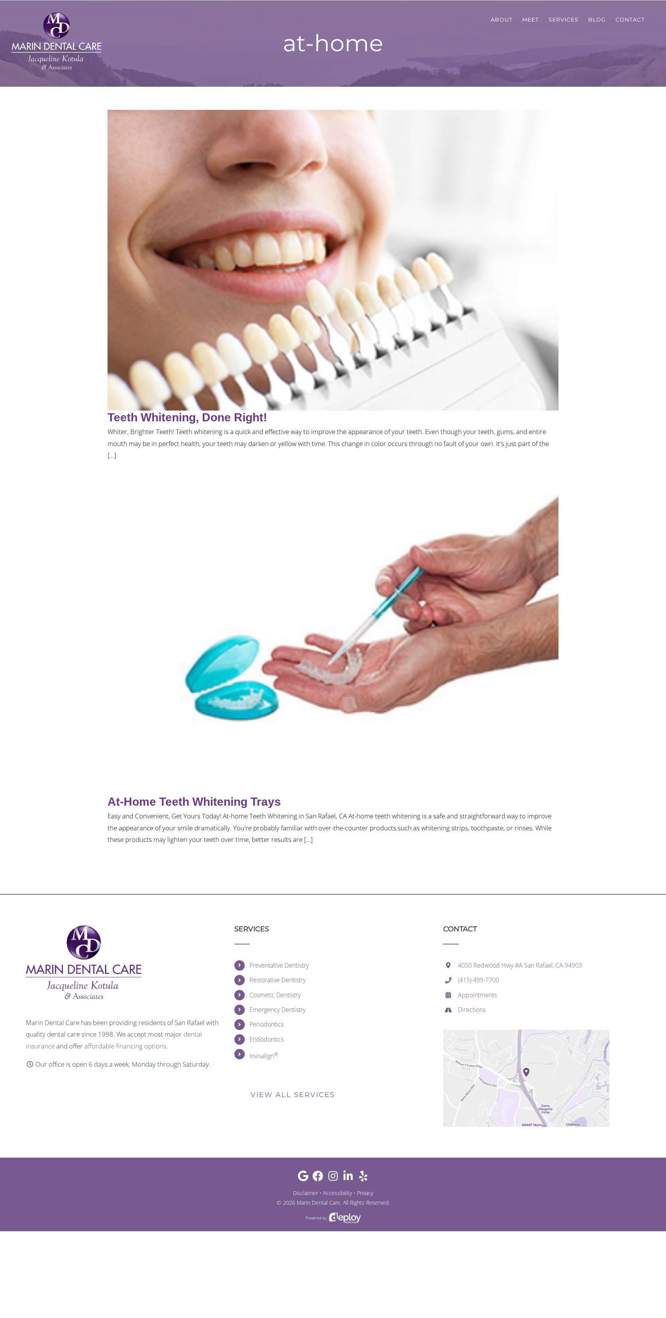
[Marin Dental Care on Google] (303, 1178)
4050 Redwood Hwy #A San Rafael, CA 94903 (520, 965)
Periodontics (266, 1024)
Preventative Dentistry (279, 965)
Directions (472, 1009)
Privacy (365, 1193)
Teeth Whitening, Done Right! (187, 417)
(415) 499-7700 (478, 980)
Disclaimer (305, 1193)
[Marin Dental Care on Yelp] (363, 1178)
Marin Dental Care (318, 1202)
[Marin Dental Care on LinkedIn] (348, 1178)
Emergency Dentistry (277, 1009)
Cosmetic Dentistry (275, 995)
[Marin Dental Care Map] (526, 1032)
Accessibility (337, 1193)
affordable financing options (125, 1046)
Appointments (477, 995)
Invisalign (263, 1055)
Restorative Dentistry (277, 980)
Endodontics (266, 1039)
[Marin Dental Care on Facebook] (318, 1178)
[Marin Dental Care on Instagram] (333, 1178)
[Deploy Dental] (345, 1217)
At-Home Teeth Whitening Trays (194, 801)
